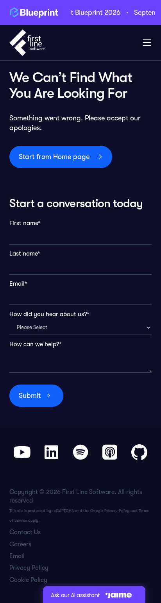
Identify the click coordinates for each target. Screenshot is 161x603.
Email (17, 556)
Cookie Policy (28, 579)
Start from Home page (54, 157)
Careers (20, 544)
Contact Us (25, 532)
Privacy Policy (116, 510)
